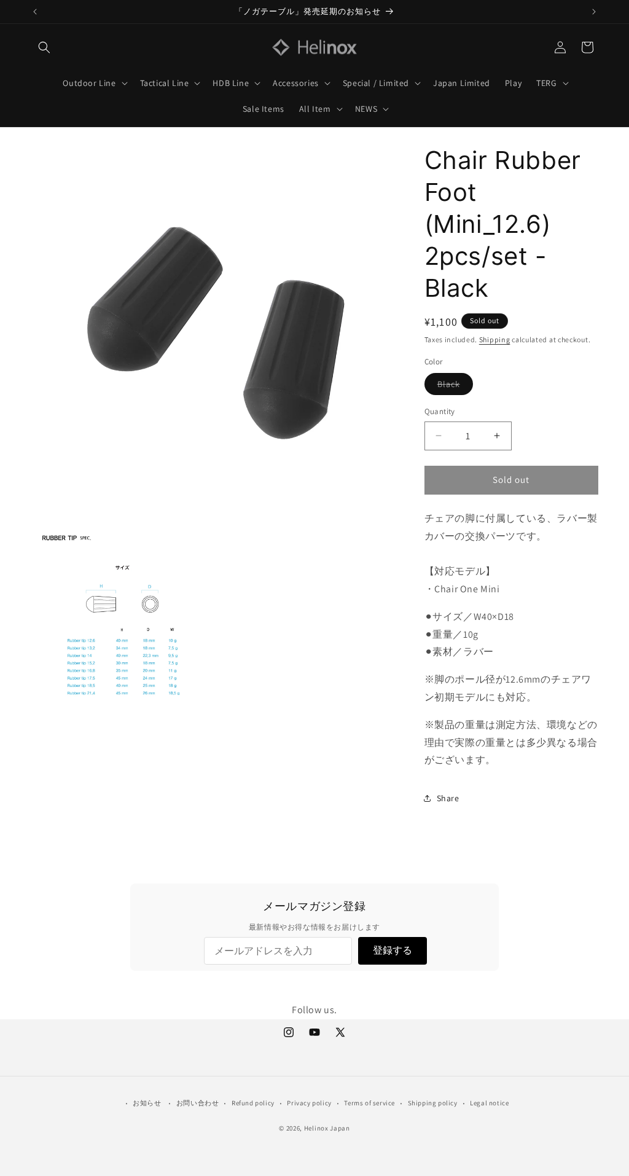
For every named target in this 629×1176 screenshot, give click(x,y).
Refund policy (253, 1103)
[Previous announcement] (35, 11)
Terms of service (369, 1103)
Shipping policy (433, 1103)
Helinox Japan (327, 1128)
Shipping (494, 339)
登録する (392, 950)
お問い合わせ (197, 1103)
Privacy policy (309, 1103)
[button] (44, 47)
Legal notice (489, 1103)
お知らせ (147, 1103)
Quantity (439, 411)
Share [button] (448, 798)
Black (455, 386)
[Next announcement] (594, 11)
